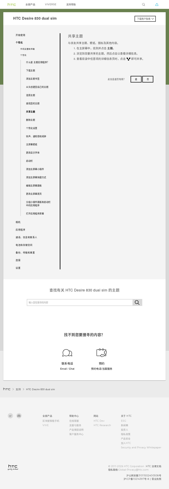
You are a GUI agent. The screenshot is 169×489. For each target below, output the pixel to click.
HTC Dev (99, 420)
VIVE (46, 425)
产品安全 (126, 438)
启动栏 (29, 160)
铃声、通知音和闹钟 (36, 136)
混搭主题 (30, 95)
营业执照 (156, 478)
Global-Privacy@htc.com (133, 469)
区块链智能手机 (51, 420)
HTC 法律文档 (153, 466)
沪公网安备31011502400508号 (143, 475)
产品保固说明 (76, 429)
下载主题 (30, 70)
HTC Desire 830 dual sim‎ (40, 389)
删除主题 (30, 119)
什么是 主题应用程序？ (37, 62)
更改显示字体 (32, 152)
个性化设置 (31, 128)
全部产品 (30, 4)
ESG (123, 420)
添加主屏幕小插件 (35, 169)
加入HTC (126, 443)
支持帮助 (71, 4)
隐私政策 (126, 434)
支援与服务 (75, 425)
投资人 (124, 429)
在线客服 (74, 420)
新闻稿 (124, 425)
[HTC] (12, 4)
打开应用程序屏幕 (35, 213)
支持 (18, 389)
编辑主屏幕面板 (34, 185)
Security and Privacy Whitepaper (141, 447)
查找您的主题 (32, 103)
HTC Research (102, 425)
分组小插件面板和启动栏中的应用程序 (38, 203)
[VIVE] (157, 4)
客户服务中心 (76, 434)
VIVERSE (50, 4)
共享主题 (30, 111)
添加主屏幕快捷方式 (36, 177)
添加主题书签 (32, 78)
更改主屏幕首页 (34, 193)
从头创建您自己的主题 (37, 86)
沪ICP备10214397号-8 (136, 478)
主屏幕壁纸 (31, 144)
